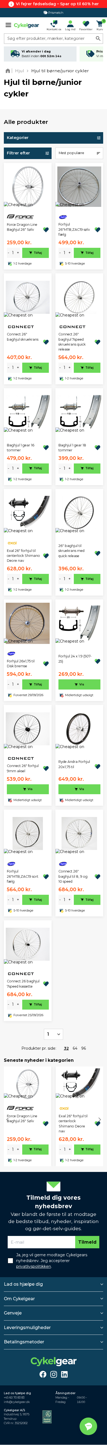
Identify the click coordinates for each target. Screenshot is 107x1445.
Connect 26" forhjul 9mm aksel (23, 768)
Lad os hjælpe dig (23, 1284)
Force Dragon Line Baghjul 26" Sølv (22, 227)
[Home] (9, 70)
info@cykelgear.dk (17, 1402)
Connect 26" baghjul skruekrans (22, 336)
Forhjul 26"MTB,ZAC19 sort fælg (22, 876)
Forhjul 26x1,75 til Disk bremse (21, 663)
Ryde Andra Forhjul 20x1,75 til (74, 764)
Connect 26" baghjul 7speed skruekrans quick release (72, 341)
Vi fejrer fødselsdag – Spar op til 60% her (57, 3)
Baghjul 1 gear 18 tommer (72, 447)
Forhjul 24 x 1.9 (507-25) (75, 658)
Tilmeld (87, 1242)
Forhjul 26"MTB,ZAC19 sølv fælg (74, 229)
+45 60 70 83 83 (14, 1397)
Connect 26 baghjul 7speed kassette (23, 983)
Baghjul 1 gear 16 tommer (20, 447)
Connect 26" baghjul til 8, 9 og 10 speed (73, 876)
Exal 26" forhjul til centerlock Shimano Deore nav (23, 556)
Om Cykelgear (19, 1298)
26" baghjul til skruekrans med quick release (71, 551)
